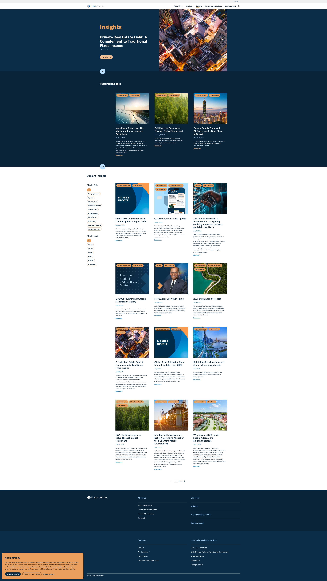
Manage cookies (48, 574)
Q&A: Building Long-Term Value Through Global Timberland (128, 438)
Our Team (189, 6)
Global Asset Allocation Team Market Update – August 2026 (130, 220)
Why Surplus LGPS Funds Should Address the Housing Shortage (206, 438)
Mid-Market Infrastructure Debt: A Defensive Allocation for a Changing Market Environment (169, 439)
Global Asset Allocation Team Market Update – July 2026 (169, 363)
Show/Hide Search (238, 6)
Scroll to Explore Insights (102, 166)
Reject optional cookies (32, 574)
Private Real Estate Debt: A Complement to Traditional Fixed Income (129, 365)
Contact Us (142, 518)
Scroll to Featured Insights (102, 71)
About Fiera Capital (145, 505)
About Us (142, 498)
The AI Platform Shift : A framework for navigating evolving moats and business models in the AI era (208, 223)
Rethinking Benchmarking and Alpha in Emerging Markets (208, 363)
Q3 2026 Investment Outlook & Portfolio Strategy (130, 300)
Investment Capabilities (213, 6)
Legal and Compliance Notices (204, 540)
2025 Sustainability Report (207, 298)
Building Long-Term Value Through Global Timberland (169, 129)
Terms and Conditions (199, 548)
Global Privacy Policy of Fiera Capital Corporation (209, 552)
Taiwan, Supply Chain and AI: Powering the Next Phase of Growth (208, 131)
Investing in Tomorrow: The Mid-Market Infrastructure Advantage (130, 131)
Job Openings (143, 552)
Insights (199, 6)
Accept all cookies (13, 574)
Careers (141, 540)
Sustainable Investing (146, 514)
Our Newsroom (230, 6)
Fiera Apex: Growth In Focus (169, 298)
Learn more (107, 57)
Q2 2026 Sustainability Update (170, 218)
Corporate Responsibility (147, 509)
